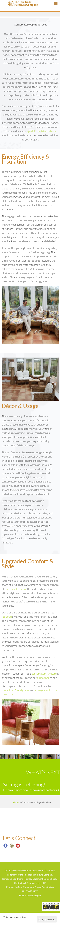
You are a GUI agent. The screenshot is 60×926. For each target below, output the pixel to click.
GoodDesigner (34, 895)
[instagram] (12, 847)
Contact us (19, 883)
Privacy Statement (34, 879)
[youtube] (18, 847)
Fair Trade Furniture (15, 588)
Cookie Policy (50, 879)
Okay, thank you (46, 919)
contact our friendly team (16, 690)
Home (16, 802)
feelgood (7, 616)
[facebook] (6, 847)
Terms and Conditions (12, 879)
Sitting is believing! (24, 784)
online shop (43, 677)
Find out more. (10, 921)
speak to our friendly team (41, 131)
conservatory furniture (44, 673)
